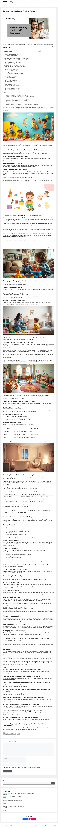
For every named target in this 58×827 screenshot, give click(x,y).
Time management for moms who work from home (21, 177)
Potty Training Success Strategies (12, 78)
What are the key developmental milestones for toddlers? (18, 93)
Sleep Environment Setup (12, 70)
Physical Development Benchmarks (13, 54)
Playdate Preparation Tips (12, 87)
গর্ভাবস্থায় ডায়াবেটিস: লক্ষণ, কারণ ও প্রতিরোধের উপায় (16, 808)
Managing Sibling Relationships (13, 89)
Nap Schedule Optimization (12, 69)
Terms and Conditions (51, 825)
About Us (31, 825)
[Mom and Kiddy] (8, 1)
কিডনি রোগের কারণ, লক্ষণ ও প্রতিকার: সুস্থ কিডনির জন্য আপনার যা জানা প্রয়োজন (21, 793)
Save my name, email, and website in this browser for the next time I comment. (22, 767)
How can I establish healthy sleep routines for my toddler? (18, 99)
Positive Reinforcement (11, 82)
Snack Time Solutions (11, 77)
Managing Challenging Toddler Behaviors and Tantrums (17, 59)
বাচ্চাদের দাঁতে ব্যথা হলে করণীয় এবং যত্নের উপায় (16, 806)
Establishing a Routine (11, 81)
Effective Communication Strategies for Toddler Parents (17, 58)
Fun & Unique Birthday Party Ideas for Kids (12, 733)
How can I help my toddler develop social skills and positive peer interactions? (22, 104)
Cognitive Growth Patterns (12, 55)
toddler (10, 107)
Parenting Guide (13, 5)
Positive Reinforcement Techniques (14, 62)
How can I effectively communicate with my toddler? (17, 95)
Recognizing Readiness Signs (12, 80)
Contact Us (37, 825)
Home (4, 5)
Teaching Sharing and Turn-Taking (13, 88)
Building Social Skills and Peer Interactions (14, 85)
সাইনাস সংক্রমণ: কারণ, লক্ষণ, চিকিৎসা (14, 796)
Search (4, 780)
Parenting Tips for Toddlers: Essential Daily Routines (16, 72)
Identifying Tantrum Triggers (12, 61)
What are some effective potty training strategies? (17, 103)
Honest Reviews (38, 5)
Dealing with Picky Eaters (12, 76)
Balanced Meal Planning (11, 74)
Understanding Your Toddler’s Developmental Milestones (17, 52)
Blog (5, 732)
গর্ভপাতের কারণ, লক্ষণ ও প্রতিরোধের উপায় (15, 800)
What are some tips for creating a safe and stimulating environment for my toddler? (23, 97)
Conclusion (7, 91)
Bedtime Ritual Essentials (12, 68)
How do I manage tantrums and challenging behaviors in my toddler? (20, 96)
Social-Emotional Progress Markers (14, 56)
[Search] (53, 783)
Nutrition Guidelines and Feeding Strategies (14, 73)
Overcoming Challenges (11, 84)
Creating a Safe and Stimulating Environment (14, 65)
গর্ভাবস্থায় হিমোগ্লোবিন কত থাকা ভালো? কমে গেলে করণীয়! (12, 734)
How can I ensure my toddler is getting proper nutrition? (18, 101)
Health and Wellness (26, 5)
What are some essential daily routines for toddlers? (17, 100)
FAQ (6, 92)
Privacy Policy (43, 825)
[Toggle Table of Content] (39, 51)
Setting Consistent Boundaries (13, 63)
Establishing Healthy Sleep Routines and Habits (15, 66)
